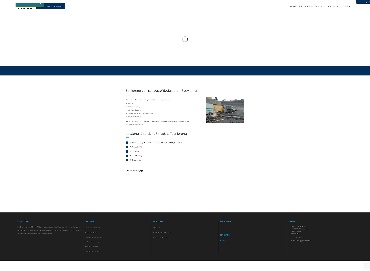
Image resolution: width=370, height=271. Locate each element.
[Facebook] (220, 227)
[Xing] (228, 227)
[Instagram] (223, 227)
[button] (164, 143)
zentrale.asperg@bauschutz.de (301, 241)
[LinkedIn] (226, 227)
